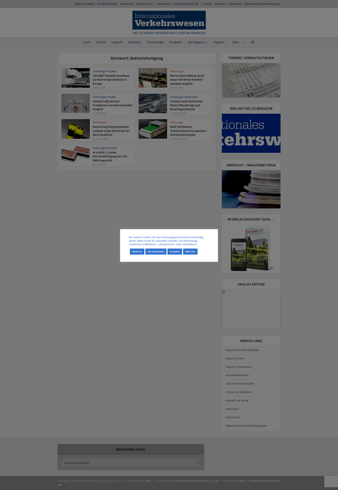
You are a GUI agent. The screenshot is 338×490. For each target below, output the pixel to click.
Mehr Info (190, 251)
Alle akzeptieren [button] (156, 251)
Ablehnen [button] (137, 251)
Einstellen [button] (175, 251)
